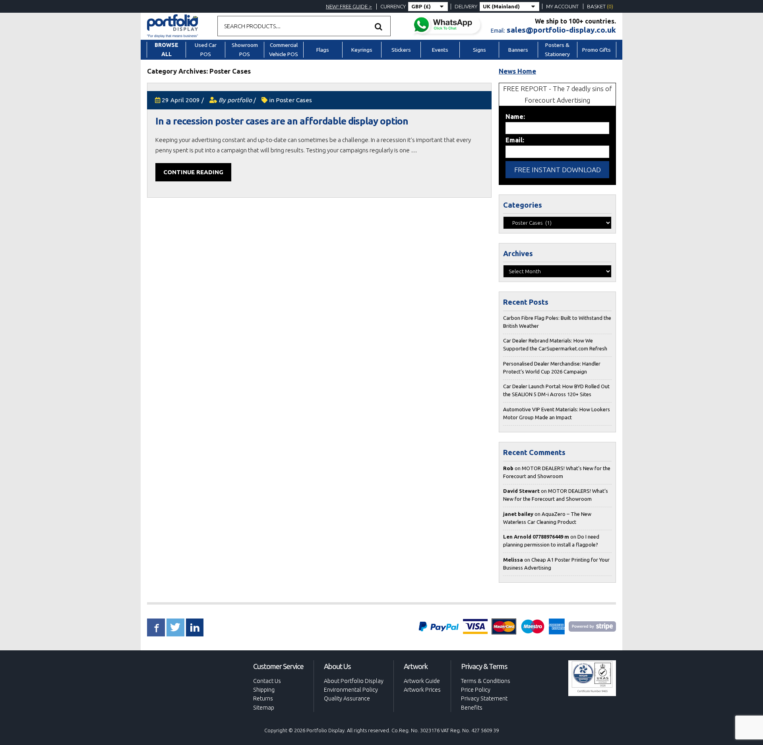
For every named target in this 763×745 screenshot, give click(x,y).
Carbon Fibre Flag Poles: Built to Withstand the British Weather (557, 322)
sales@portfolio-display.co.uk (561, 29)
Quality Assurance (347, 698)
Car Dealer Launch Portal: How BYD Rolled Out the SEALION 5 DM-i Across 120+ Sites (556, 390)
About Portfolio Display (353, 681)
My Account (562, 6)
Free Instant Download (557, 169)
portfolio (239, 100)
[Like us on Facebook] (156, 627)
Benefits (471, 707)
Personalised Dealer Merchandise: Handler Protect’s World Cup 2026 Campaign (551, 367)
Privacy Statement (484, 698)
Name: (515, 116)
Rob (508, 468)
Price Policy (475, 690)
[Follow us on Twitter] (175, 627)
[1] (379, 26)
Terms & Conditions (485, 681)
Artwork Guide (422, 681)
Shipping (264, 690)
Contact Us (267, 681)
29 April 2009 (181, 100)
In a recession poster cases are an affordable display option (281, 121)
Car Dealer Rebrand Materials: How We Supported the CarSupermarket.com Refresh (555, 344)
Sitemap (263, 707)
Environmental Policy (351, 690)
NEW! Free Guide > (349, 6)
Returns (263, 698)
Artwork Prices (422, 690)
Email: (514, 140)
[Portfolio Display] (172, 25)
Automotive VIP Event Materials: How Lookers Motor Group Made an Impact (556, 413)
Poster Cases (294, 100)
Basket (600, 6)
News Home (517, 71)
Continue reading (193, 172)
